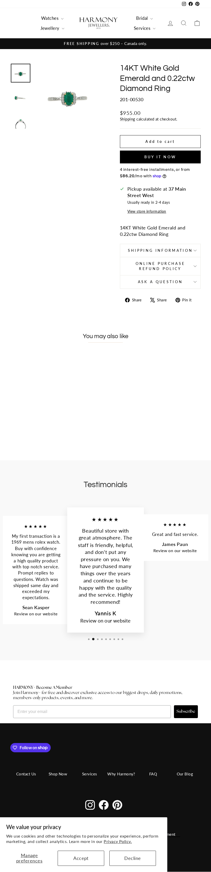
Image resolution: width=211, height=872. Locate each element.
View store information (146, 211)
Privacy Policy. (118, 841)
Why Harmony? (121, 774)
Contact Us (26, 774)
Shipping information (160, 250)
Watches (50, 18)
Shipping (127, 119)
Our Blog (185, 774)
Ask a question (160, 282)
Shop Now (58, 774)
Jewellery (50, 28)
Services (143, 28)
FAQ (153, 774)
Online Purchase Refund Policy (160, 266)
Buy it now (160, 157)
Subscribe (186, 712)
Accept (81, 858)
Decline (132, 858)
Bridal (142, 18)
